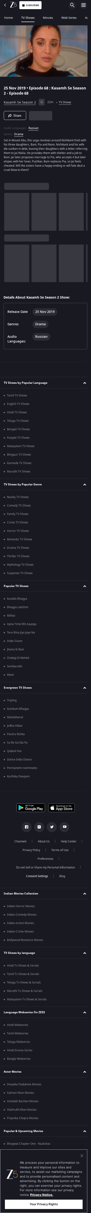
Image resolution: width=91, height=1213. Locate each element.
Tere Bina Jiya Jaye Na (21, 634)
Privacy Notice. (41, 1195)
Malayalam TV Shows (21, 447)
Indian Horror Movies (21, 908)
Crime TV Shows (17, 524)
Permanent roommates (22, 769)
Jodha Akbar (15, 727)
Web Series (69, 17)
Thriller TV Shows (18, 558)
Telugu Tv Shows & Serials (24, 984)
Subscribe (32, 5)
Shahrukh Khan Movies (22, 1111)
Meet (10, 676)
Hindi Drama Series (19, 1052)
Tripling (12, 702)
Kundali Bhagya (17, 600)
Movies (48, 17)
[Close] (82, 1156)
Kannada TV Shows (19, 464)
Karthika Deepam (18, 778)
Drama (18, 132)
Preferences (44, 860)
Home (8, 17)
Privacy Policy (29, 851)
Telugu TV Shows (18, 422)
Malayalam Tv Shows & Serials (27, 1001)
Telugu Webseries (18, 1043)
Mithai (11, 617)
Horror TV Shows (18, 532)
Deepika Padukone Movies (24, 1086)
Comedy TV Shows (19, 507)
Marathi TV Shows (18, 473)
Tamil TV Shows (17, 397)
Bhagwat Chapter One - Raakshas (28, 1145)
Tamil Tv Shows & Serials (23, 975)
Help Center (67, 843)
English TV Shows (18, 405)
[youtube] (63, 828)
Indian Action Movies (20, 924)
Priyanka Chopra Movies (22, 1119)
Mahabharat (15, 719)
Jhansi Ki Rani (15, 651)
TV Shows (28, 17)
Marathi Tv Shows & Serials (24, 992)
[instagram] (37, 828)
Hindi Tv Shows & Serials (23, 967)
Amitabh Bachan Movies (22, 1103)
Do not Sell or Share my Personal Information (43, 869)
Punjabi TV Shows (18, 439)
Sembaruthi (14, 668)
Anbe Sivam (14, 642)
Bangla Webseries (19, 1060)
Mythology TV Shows (20, 566)
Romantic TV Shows (19, 541)
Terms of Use (58, 851)
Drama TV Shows (18, 549)
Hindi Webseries (17, 1026)
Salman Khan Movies (20, 1094)
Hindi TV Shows (17, 414)
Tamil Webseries (17, 1035)
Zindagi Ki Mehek (18, 659)
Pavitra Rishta (16, 735)
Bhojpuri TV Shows (19, 456)
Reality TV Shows (18, 498)
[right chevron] (9, 210)
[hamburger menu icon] (83, 5)
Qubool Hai (14, 752)
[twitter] (50, 828)
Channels (19, 843)
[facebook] (25, 828)
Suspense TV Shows (20, 574)
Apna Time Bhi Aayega (21, 625)
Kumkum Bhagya (18, 710)
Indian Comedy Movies (22, 916)
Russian (33, 126)
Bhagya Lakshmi (17, 608)
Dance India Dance (19, 761)
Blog (60, 877)
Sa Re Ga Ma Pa (17, 744)
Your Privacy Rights (44, 1204)
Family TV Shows (17, 515)
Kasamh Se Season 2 (20, 100)
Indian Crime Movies (20, 933)
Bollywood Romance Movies (25, 941)
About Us (42, 843)
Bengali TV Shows (18, 431)
